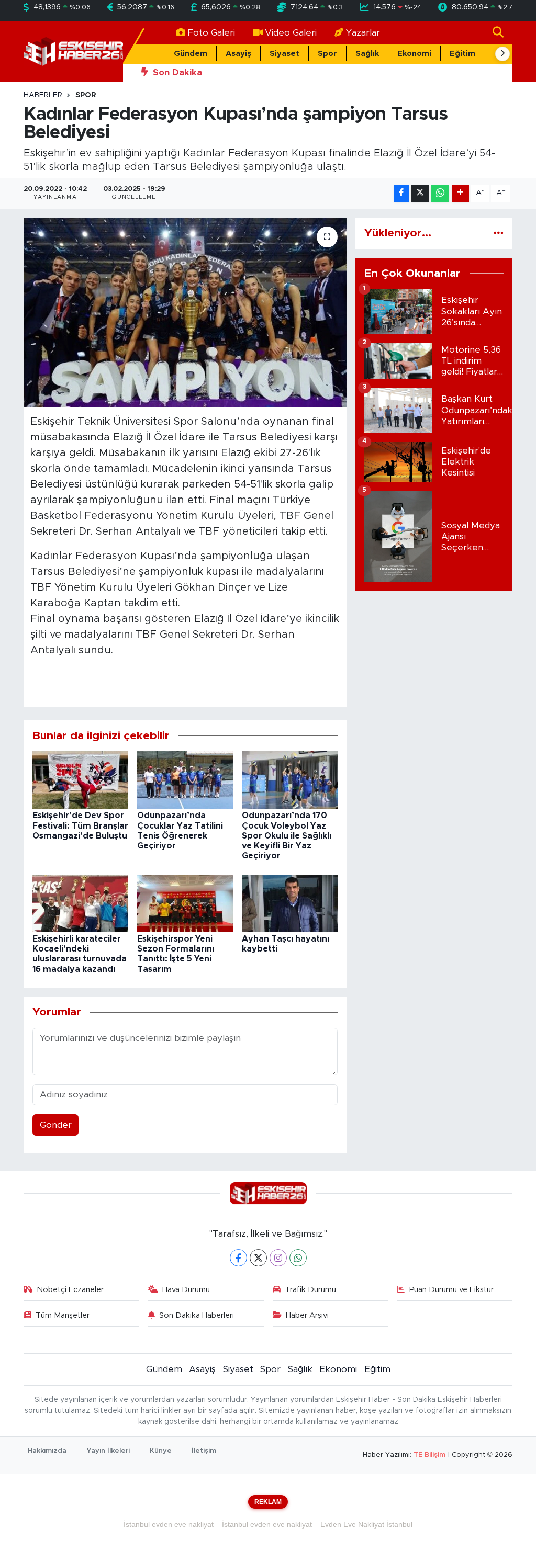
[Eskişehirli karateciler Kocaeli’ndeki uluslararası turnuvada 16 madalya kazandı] (80, 902)
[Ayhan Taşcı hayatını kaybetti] (290, 902)
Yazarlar (363, 32)
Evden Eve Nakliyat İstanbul (366, 1524)
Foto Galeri (211, 32)
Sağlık (367, 54)
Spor (327, 54)
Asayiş (238, 54)
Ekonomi (414, 54)
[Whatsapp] (298, 1257)
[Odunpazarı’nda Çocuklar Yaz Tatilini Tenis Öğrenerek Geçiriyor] (185, 779)
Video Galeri (291, 32)
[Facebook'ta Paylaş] (401, 193)
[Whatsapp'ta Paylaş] (440, 193)
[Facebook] (238, 1257)
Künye (161, 1450)
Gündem (190, 54)
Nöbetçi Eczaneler (70, 1290)
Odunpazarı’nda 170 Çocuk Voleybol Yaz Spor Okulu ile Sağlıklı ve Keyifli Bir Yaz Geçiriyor (286, 835)
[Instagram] (278, 1257)
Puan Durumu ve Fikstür (451, 1290)
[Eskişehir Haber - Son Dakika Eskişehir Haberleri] (73, 51)
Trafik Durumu (310, 1290)
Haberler (43, 95)
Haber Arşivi (307, 1315)
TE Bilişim (429, 1455)
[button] (502, 54)
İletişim (204, 1450)
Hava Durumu (186, 1290)
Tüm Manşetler (63, 1315)
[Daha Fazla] (460, 193)
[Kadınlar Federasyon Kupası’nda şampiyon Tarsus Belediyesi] (185, 312)
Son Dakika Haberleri (196, 1315)
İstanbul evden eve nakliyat (169, 1524)
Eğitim (462, 54)
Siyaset (284, 54)
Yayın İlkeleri (108, 1450)
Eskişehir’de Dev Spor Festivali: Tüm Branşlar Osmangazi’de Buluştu (80, 825)
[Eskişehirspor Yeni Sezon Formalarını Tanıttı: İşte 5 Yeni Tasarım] (185, 902)
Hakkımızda (47, 1450)
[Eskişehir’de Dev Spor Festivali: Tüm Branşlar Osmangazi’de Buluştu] (80, 779)
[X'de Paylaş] (420, 193)
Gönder (56, 1124)
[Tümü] (499, 233)
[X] (258, 1257)
